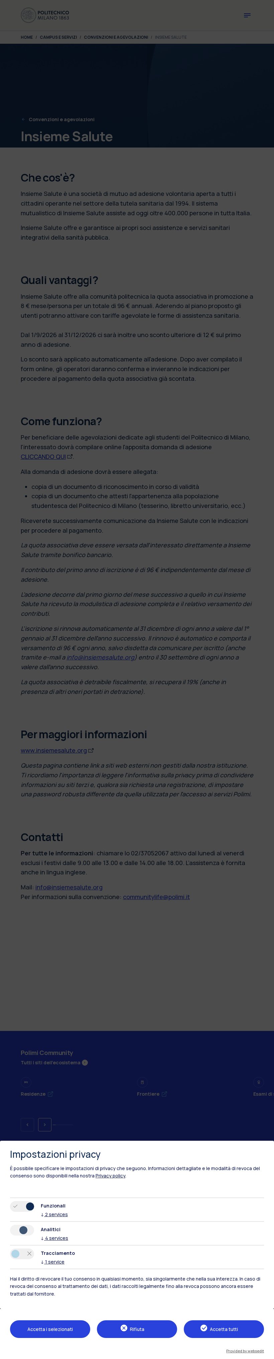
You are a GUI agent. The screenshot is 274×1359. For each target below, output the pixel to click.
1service (52, 1262)
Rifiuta (137, 1329)
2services (54, 1214)
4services (54, 1238)
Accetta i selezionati (50, 1329)
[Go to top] (265, 1351)
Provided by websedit (245, 1350)
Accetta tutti (224, 1329)
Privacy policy (110, 1175)
